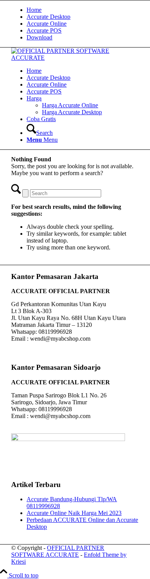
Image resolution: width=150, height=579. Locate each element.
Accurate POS (44, 30)
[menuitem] (83, 10)
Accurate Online (47, 23)
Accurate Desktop (48, 16)
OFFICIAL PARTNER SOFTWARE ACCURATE (57, 551)
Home (34, 10)
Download (39, 37)
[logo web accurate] (75, 57)
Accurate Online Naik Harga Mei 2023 (74, 513)
